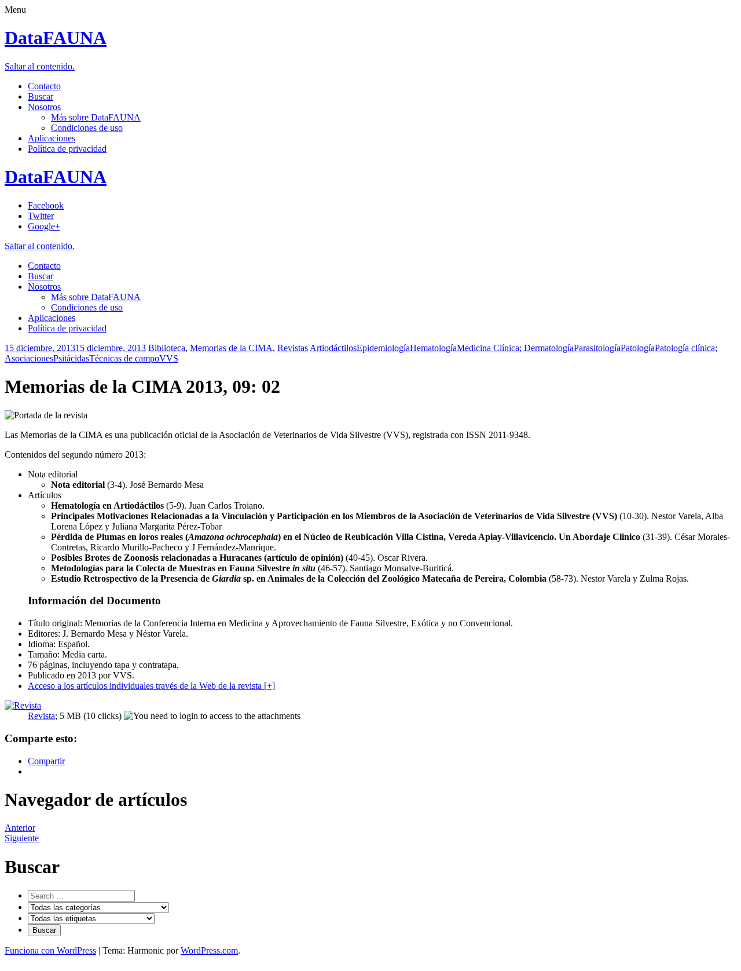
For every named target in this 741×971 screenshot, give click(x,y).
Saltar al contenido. (40, 66)
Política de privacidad (67, 149)
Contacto (44, 86)
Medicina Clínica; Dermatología (515, 348)
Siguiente (22, 838)
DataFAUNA (56, 37)
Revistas (292, 348)
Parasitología (597, 348)
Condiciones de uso (87, 128)
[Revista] (23, 705)
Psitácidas (71, 358)
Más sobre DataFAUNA (96, 117)
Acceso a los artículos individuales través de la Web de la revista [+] (151, 686)
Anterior (20, 828)
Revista (41, 716)
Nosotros (44, 107)
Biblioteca (166, 348)
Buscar (40, 96)
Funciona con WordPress (50, 950)
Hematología (433, 348)
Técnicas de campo (124, 358)
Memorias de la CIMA (231, 348)
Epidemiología (383, 348)
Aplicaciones (51, 138)
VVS (168, 358)
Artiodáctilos (333, 348)
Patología (638, 348)
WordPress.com (209, 950)
